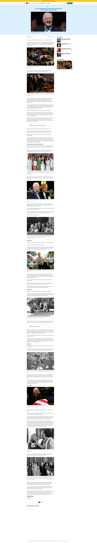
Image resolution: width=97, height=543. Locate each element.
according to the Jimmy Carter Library (45, 151)
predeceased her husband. (46, 110)
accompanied (36, 43)
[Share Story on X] (50, 37)
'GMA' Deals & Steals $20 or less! (48, 0)
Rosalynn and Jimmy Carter (31, 145)
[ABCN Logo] (28, 3)
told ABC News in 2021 (34, 203)
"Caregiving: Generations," (32, 380)
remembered (42, 134)
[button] (24, 3)
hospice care (37, 113)
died (42, 39)
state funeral (35, 71)
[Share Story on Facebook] (48, 37)
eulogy (52, 104)
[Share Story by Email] (51, 37)
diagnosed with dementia (39, 128)
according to (41, 132)
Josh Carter (43, 98)
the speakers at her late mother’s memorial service (39, 413)
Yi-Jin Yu (29, 36)
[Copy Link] (53, 37)
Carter (30, 39)
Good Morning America (32, 139)
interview (30, 282)
